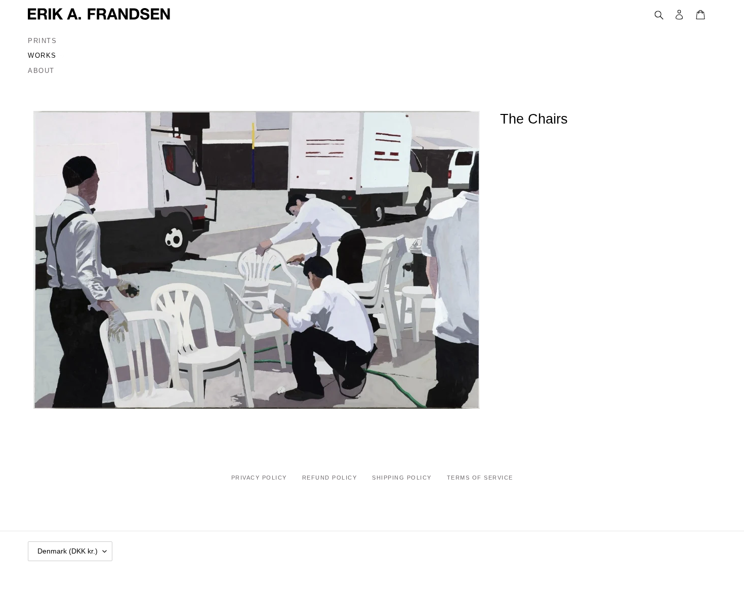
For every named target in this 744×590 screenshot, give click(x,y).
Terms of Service (480, 478)
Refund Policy (329, 478)
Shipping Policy (402, 478)
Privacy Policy (259, 478)
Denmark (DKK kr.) (67, 551)
